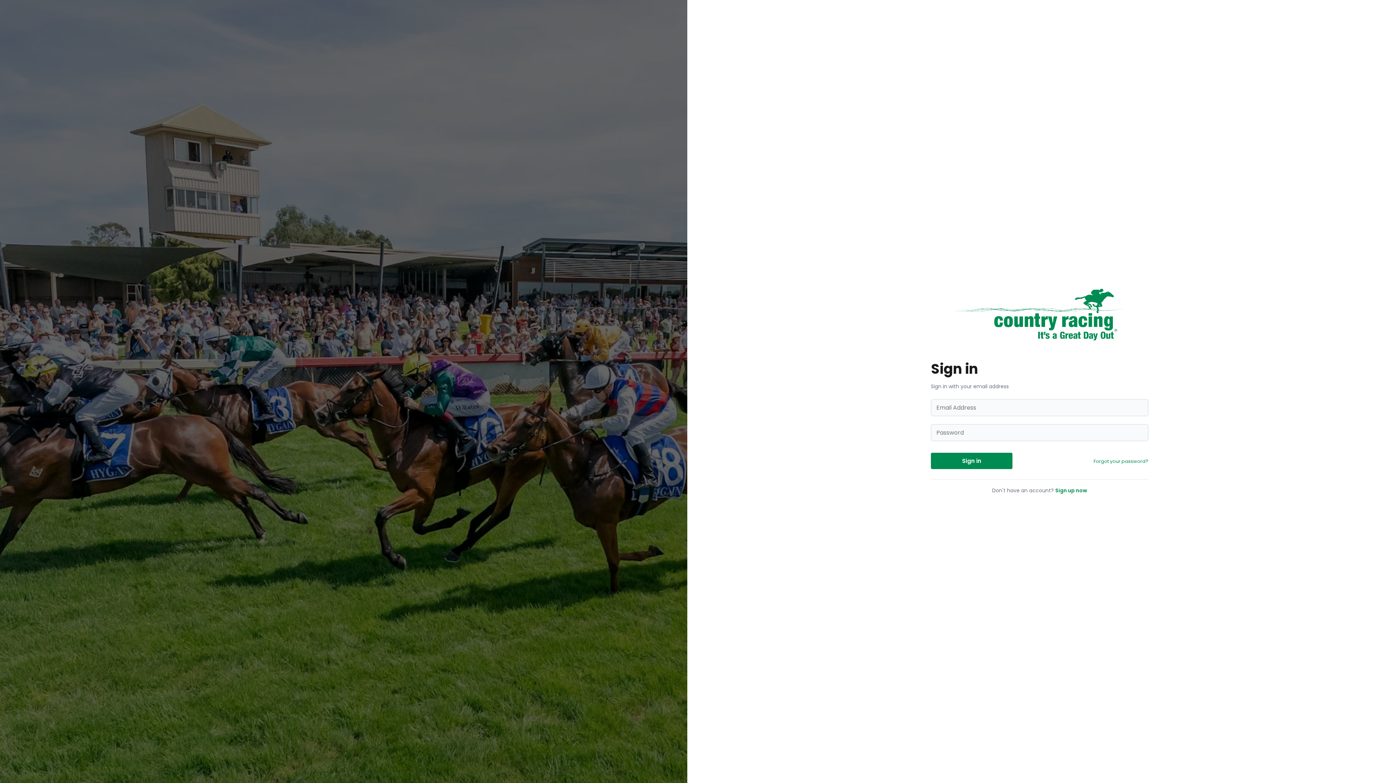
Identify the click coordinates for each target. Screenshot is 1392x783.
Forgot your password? (1121, 461)
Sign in (971, 461)
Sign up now (1071, 490)
